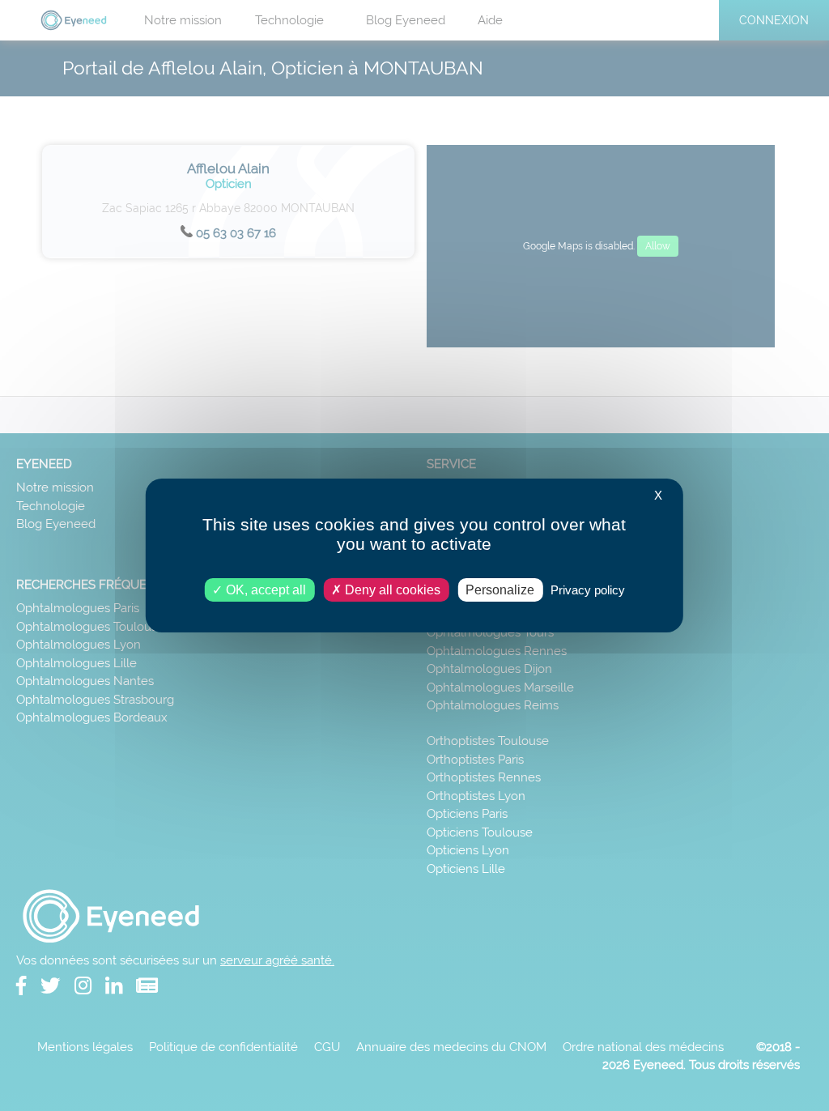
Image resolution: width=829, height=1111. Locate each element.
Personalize (500, 590)
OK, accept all (264, 590)
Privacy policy (588, 590)
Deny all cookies (391, 590)
